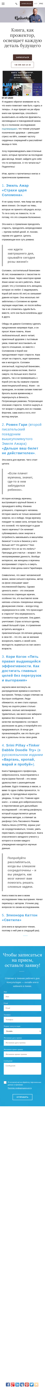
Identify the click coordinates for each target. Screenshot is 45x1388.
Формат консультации (12, 1026)
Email (6, 1003)
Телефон (7, 1015)
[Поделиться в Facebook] (8, 1385)
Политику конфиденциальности (20, 1088)
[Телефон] (16, 3)
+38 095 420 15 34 (22, 65)
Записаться (26, 3)
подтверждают (9, 129)
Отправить (22, 1097)
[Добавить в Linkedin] (17, 1385)
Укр (35, 4)
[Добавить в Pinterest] (27, 1385)
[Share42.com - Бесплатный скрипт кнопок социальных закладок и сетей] (36, 1385)
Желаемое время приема (13, 1049)
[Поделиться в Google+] (13, 1385)
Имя (5, 992)
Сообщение (8, 1061)
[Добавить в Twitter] (32, 1385)
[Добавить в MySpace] (22, 1385)
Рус (41, 4)
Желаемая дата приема (13, 1038)
